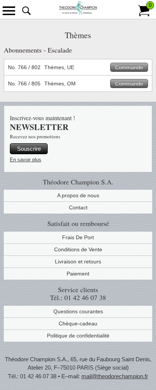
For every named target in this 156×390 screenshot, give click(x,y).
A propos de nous (78, 195)
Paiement (78, 274)
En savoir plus (25, 159)
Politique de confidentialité (78, 336)
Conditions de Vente (78, 249)
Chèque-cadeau (78, 323)
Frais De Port (78, 237)
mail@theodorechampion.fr (114, 376)
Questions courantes (78, 311)
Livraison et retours (78, 261)
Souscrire (29, 148)
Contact (78, 207)
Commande (129, 67)
